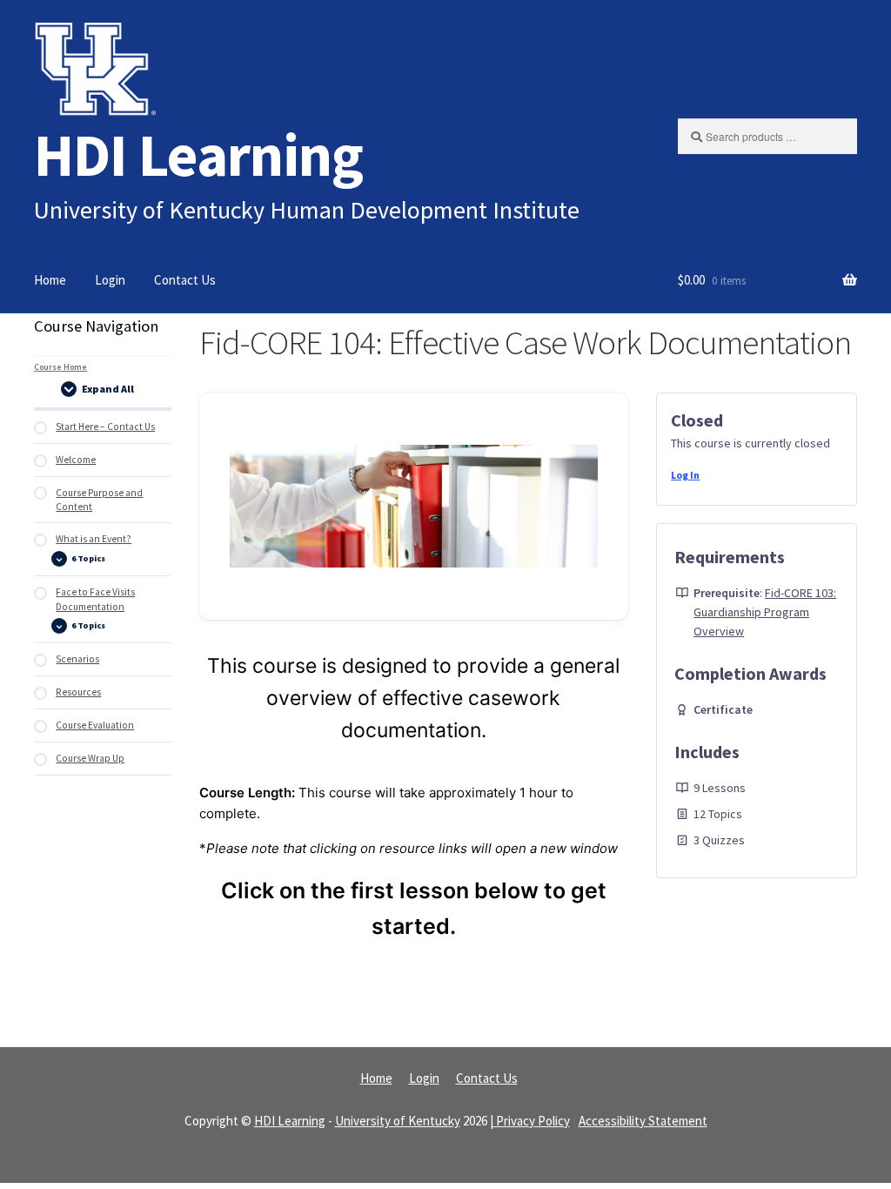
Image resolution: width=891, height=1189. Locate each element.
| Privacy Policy (530, 1120)
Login (110, 280)
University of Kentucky (397, 1120)
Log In (685, 474)
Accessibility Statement (643, 1120)
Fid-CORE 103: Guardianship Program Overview (764, 612)
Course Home (60, 367)
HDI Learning (198, 154)
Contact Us (185, 280)
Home (50, 280)
